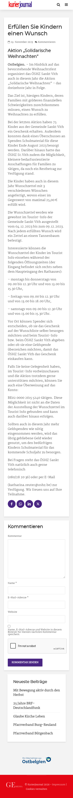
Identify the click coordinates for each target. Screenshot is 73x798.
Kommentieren (46, 42)
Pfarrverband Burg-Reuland (34, 725)
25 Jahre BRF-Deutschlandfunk (26, 706)
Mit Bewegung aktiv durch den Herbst (36, 693)
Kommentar (15, 536)
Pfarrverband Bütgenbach (33, 733)
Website (12, 612)
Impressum (58, 785)
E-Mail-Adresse (18, 598)
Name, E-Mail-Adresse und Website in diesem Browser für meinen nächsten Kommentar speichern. (35, 632)
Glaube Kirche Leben (29, 716)
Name (12, 583)
